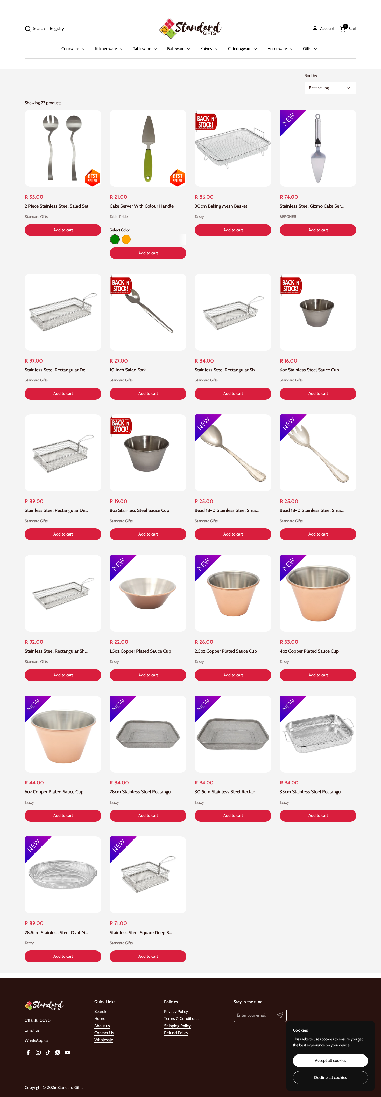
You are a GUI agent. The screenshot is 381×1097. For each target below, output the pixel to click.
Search (100, 1011)
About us (102, 1025)
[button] (35, 28)
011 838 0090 (38, 1020)
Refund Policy (176, 1032)
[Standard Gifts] (190, 28)
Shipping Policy (177, 1025)
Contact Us (104, 1032)
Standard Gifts (69, 1087)
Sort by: (311, 75)
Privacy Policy (176, 1011)
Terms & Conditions (181, 1018)
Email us (32, 1030)
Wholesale (103, 1039)
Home (99, 1018)
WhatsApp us (36, 1040)
